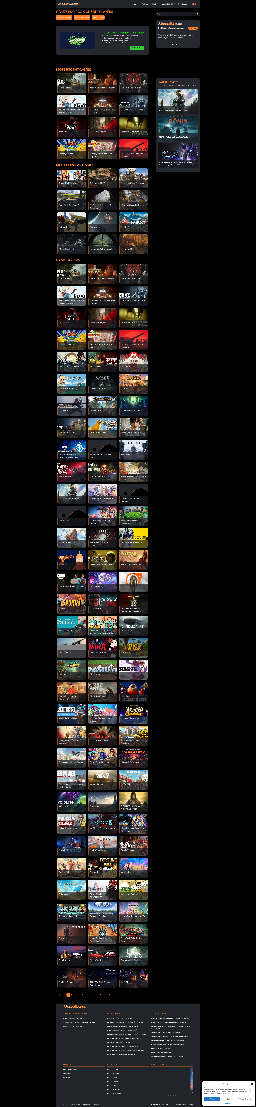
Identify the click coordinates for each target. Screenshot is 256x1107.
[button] (252, 1084)
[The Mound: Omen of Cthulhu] (102, 537)
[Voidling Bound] (71, 801)
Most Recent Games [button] (64, 17)
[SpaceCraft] (102, 801)
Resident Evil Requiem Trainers (74, 1026)
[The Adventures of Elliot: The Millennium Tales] (71, 105)
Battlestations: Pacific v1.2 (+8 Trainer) (121, 1054)
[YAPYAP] (133, 977)
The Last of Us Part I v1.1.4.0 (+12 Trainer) (166, 1032)
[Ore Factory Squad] (71, 427)
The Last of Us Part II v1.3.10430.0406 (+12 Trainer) (169, 1036)
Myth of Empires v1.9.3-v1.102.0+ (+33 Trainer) (168, 1040)
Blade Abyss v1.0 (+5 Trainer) (161, 1052)
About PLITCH (137, 48)
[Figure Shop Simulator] (102, 757)
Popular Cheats (112, 1081)
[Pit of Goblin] (102, 361)
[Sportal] (71, 603)
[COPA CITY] (133, 779)
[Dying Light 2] (133, 244)
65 (101, 995)
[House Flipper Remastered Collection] (102, 933)
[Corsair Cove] (102, 405)
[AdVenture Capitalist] (133, 889)
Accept (212, 1099)
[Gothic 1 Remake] (71, 977)
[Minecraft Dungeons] (133, 757)
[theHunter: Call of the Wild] (102, 244)
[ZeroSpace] (133, 449)
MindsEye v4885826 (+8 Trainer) (118, 1042)
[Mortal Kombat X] (71, 244)
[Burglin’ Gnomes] (133, 845)
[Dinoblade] (71, 405)
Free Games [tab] (192, 86)
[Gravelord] (71, 845)
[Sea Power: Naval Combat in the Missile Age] (71, 779)
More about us (178, 44)
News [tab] (171, 86)
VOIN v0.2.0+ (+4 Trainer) (160, 1048)
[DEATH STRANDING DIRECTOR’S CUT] (133, 801)
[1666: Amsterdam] (102, 127)
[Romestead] (71, 867)
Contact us (67, 1073)
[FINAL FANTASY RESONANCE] (102, 889)
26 (87, 995)
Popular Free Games (114, 1093)
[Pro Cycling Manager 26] (133, 537)
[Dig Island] (133, 647)
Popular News (112, 1085)
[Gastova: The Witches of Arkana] (102, 713)
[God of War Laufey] (102, 845)
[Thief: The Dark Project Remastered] (102, 977)
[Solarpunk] (71, 889)
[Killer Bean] (133, 691)
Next (114, 995)
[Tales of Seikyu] (71, 625)
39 (92, 995)
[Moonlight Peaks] (102, 581)
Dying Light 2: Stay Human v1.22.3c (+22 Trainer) (168, 1022)
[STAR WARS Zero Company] (133, 105)
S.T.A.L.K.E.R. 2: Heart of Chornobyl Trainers (79, 1022)
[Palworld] (71, 222)
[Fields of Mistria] (71, 383)
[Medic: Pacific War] (102, 691)
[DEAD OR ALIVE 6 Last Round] (102, 515)
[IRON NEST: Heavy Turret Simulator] (133, 149)
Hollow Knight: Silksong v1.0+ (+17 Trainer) (122, 1026)
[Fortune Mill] (102, 867)
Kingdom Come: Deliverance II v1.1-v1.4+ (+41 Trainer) (126, 1034)
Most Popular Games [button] (82, 17)
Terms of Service (168, 1104)
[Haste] (133, 669)
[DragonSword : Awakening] (102, 493)
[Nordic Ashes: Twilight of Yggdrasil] (71, 735)
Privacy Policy (155, 1104)
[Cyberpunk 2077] (102, 178)
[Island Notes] (71, 83)
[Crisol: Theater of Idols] (133, 83)
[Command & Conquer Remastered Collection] (133, 603)
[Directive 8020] (102, 603)
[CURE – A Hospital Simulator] (71, 581)
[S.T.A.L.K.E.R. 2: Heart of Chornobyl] (102, 200)
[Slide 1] (168, 1095)
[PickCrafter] (102, 669)
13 (83, 995)
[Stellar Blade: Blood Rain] (133, 427)
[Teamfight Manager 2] (71, 911)
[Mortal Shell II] (71, 127)
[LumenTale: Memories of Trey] (133, 911)
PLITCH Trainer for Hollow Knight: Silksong (122, 1046)
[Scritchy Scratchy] (71, 149)
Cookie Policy (227, 1103)
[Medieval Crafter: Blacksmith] (102, 83)
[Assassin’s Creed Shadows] (133, 178)
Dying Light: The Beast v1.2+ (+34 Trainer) (122, 1030)
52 (96, 995)
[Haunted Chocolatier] (133, 713)
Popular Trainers (113, 1073)
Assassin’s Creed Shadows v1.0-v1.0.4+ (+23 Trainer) (170, 1018)
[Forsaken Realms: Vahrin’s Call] (133, 405)
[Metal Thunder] (71, 647)
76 (109, 995)
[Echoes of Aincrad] (71, 537)
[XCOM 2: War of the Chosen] (102, 823)
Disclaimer (67, 1077)
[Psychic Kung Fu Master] (71, 361)
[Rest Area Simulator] (102, 911)
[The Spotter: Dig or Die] (133, 559)
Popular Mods (112, 1077)
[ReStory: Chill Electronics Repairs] (102, 149)
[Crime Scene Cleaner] (71, 823)
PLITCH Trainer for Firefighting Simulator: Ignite (124, 1038)
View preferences (245, 1099)
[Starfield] (102, 222)
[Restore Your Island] (102, 427)
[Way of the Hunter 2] (102, 779)
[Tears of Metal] (71, 471)
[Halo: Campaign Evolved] (71, 493)
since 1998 (193, 28)
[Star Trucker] (71, 515)
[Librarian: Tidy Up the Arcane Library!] (102, 105)
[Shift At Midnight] (102, 471)
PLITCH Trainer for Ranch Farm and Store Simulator (125, 1050)
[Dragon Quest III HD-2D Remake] (133, 493)
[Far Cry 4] (133, 222)
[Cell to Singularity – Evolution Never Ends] (71, 449)
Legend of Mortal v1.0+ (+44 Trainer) (120, 1018)
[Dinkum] (133, 383)
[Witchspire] (133, 867)
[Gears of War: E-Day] (102, 735)
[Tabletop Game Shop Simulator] (133, 735)
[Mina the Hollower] (102, 647)
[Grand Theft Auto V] (71, 178)
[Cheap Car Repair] (102, 955)
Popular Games (112, 1069)
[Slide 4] (173, 1095)
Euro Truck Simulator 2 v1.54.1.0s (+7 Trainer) (167, 1044)
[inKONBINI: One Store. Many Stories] (71, 691)
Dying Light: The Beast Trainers (74, 1018)
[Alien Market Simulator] (71, 713)
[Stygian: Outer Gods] (133, 955)
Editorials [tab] (181, 86)
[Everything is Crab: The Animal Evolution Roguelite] (102, 625)
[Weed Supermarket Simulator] (133, 515)
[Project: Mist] (133, 625)
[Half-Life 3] (133, 581)
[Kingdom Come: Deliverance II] (133, 200)
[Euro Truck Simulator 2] (71, 200)
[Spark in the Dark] (102, 383)
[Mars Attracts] (71, 669)
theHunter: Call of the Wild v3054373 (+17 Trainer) (125, 1022)
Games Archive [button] (98, 17)
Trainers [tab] (162, 86)
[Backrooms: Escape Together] (102, 559)
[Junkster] (71, 559)
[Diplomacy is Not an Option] (71, 757)
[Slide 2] (170, 1095)
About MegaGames (70, 1069)
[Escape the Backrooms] (133, 127)
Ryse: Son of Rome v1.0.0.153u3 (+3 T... (166, 1092)
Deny (228, 1099)
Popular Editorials (113, 1089)
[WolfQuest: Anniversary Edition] (102, 449)
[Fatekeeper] (71, 933)
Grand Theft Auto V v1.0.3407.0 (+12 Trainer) (167, 1056)
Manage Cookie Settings (184, 1104)
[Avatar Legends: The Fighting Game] (133, 471)
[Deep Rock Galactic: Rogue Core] (133, 933)
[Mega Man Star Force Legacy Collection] (133, 823)
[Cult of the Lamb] (133, 361)
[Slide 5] (175, 1095)
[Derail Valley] (71, 955)
